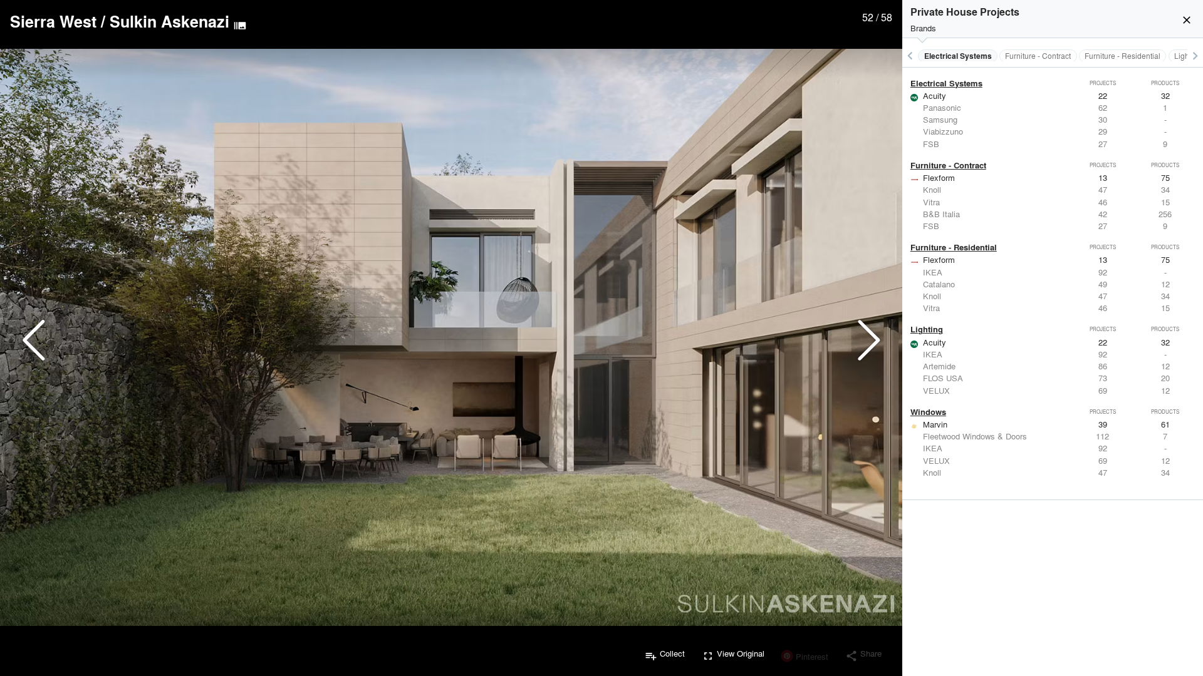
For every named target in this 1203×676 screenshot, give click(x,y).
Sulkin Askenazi (169, 21)
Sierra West (53, 21)
